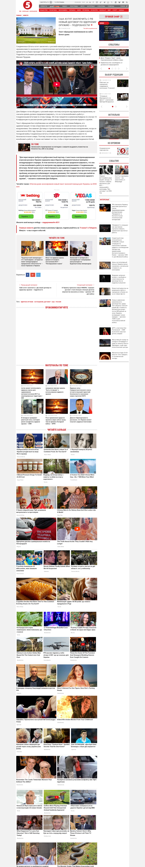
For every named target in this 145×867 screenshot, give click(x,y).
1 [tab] (106, 40)
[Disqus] (56, 338)
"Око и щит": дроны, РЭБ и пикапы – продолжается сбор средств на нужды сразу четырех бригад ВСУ (107, 100)
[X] (112, 2)
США (53, 302)
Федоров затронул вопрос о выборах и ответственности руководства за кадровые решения (119, 279)
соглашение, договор (42, 302)
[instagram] (97, 2)
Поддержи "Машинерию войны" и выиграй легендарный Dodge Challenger (108, 85)
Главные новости (26, 228)
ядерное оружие (27, 302)
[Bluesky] (119, 2)
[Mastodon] (115, 2)
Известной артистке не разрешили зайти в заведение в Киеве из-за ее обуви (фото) (120, 291)
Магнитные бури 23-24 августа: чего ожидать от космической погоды (119, 355)
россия (58, 302)
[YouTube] (123, 2)
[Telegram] (104, 2)
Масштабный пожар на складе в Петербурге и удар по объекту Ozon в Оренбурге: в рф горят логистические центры (120, 343)
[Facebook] (93, 2)
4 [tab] (118, 68)
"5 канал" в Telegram (88, 228)
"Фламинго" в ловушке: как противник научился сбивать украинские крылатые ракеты (120, 228)
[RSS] (127, 2)
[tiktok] (100, 2)
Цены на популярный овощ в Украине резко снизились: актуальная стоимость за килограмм (120, 266)
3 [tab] (115, 68)
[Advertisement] (56, 205)
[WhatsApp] (108, 2)
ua (87, 2)
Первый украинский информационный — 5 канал (27, 6)
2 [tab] (121, 40)
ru (90, 2)
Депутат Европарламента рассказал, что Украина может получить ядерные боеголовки (81, 420)
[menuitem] (43, 6)
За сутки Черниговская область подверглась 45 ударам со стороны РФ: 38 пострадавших (114, 64)
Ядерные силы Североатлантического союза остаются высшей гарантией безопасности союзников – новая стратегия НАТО (80, 392)
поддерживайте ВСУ (50, 222)
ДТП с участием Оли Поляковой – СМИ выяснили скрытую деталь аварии (119, 331)
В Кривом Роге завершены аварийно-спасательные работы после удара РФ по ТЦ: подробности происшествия (114, 60)
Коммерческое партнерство (105, 149)
